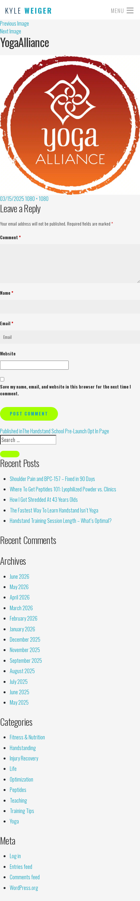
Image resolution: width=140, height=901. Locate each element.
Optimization (21, 779)
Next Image (10, 31)
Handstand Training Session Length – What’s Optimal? (61, 521)
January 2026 (22, 629)
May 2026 (19, 587)
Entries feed (21, 866)
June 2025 (19, 692)
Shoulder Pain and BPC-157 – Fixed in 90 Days (52, 479)
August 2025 (22, 671)
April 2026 (20, 597)
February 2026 (23, 618)
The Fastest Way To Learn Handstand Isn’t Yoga (54, 510)
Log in (15, 856)
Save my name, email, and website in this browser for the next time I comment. (65, 390)
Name (6, 293)
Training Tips (22, 811)
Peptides (18, 790)
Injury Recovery (24, 758)
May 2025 (19, 702)
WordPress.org (24, 888)
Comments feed (25, 877)
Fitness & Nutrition (27, 737)
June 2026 (19, 576)
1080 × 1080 (37, 199)
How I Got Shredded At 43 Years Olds (44, 499)
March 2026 (21, 608)
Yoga (14, 821)
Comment (10, 237)
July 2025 (19, 681)
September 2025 (26, 660)
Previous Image (14, 23)
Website (8, 353)
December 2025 (25, 639)
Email (6, 323)
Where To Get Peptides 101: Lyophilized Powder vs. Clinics (63, 489)
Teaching (18, 800)
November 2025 (25, 650)
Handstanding (23, 748)
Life (13, 768)
